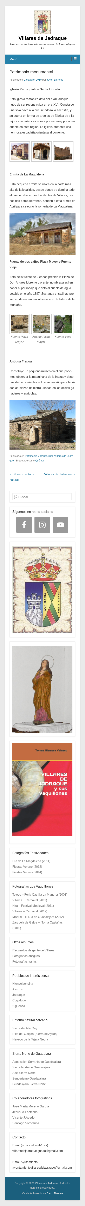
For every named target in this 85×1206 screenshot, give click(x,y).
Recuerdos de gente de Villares (33, 950)
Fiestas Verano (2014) (27, 872)
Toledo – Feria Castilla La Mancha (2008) (39, 894)
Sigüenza (18, 1006)
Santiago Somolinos (25, 1123)
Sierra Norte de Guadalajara (31, 1067)
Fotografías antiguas (26, 956)
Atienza (17, 989)
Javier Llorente (55, 79)
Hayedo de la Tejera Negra (30, 1039)
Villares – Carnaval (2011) (29, 900)
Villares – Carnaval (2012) (29, 911)
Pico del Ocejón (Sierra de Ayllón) (35, 1034)
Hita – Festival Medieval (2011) (33, 905)
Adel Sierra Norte (23, 1073)
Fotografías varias (24, 961)
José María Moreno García (30, 1106)
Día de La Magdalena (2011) (31, 861)
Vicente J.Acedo (23, 1117)
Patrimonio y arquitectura (39, 456)
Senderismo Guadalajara (29, 1078)
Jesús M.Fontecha (25, 1112)
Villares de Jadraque (43, 38)
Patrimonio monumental (31, 72)
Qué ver (39, 460)
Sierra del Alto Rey (24, 1028)
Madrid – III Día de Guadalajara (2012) (38, 917)
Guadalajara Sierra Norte (29, 1084)
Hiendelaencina (22, 983)
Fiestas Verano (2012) (27, 866)
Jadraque (18, 994)
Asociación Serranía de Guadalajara (36, 1061)
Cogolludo (19, 1000)
